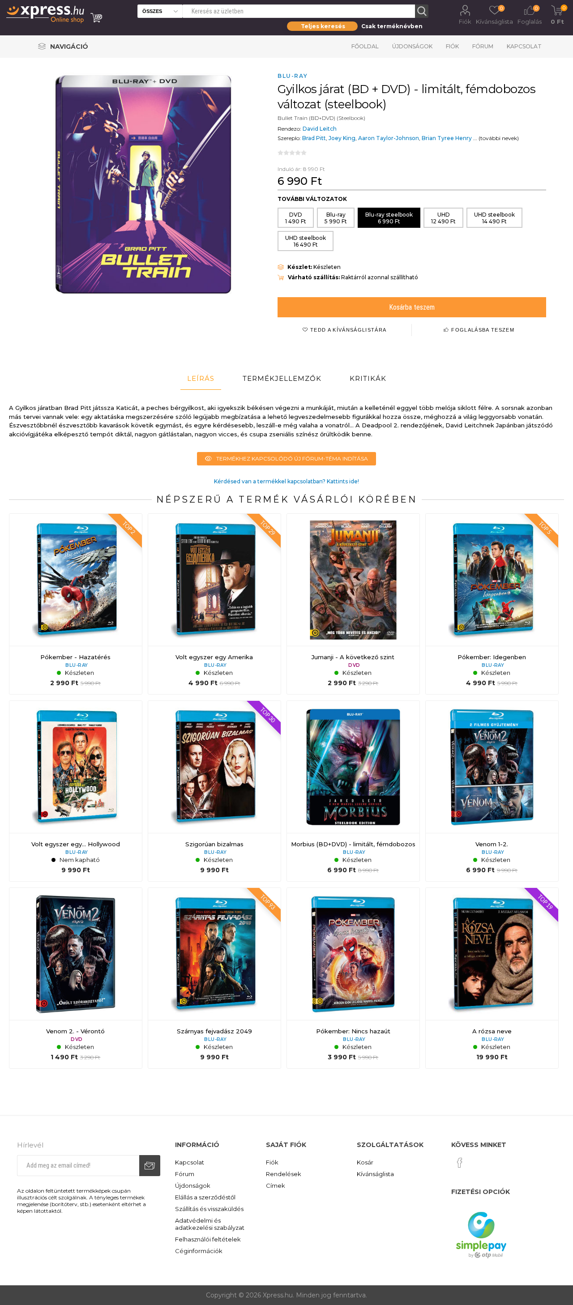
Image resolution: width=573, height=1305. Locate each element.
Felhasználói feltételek (208, 1239)
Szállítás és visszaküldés (209, 1208)
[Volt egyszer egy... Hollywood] (75, 791)
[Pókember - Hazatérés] (75, 604)
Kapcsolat (524, 46)
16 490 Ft (305, 241)
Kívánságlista (375, 1173)
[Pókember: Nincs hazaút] (353, 978)
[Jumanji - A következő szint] (353, 604)
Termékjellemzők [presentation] (282, 378)
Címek (275, 1185)
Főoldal (365, 46)
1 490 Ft (295, 218)
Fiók (465, 21)
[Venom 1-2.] (492, 791)
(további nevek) (499, 138)
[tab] (200, 378)
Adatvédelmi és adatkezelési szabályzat (209, 1224)
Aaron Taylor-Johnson (388, 138)
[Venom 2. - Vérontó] (75, 978)
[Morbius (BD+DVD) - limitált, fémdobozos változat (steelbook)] (353, 791)
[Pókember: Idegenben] (492, 604)
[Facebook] (460, 1163)
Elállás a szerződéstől (205, 1197)
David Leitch (320, 128)
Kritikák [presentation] (368, 378)
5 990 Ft (336, 218)
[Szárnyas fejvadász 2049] (214, 978)
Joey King (342, 138)
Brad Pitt (314, 138)
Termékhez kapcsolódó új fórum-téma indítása (292, 458)
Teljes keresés (323, 26)
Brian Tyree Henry (447, 138)
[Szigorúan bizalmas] (214, 791)
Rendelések (283, 1173)
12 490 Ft (443, 218)
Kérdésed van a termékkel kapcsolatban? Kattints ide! (286, 481)
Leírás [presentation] (200, 378)
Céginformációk (198, 1250)
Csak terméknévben (392, 26)
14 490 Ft (494, 218)
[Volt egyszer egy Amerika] (214, 604)
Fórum (482, 46)
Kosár (365, 1162)
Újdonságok (412, 46)
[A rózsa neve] (492, 978)
